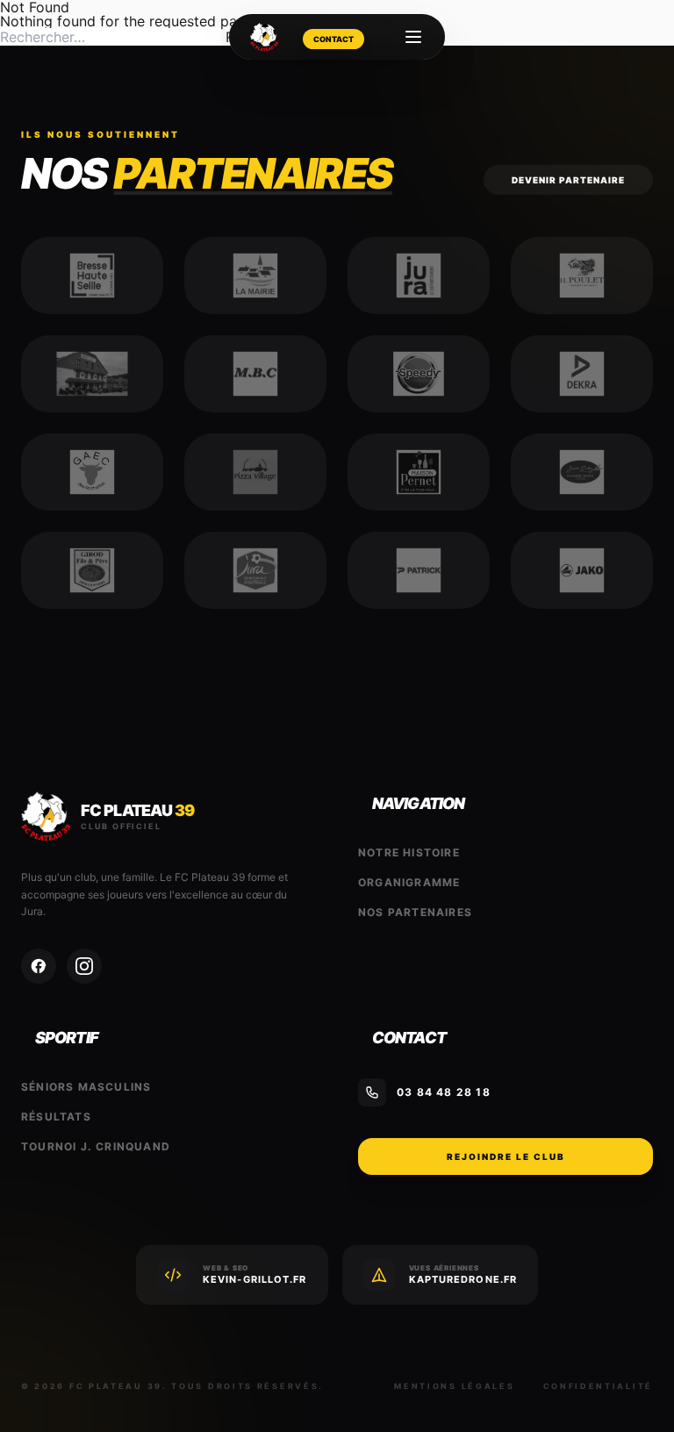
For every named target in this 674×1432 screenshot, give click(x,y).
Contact (333, 39)
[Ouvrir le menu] (413, 36)
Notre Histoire (409, 852)
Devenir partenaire (568, 180)
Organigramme (409, 882)
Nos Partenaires (415, 912)
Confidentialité (598, 1386)
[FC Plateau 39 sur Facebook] (38, 966)
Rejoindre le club (506, 1156)
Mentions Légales (454, 1386)
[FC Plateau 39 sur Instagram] (84, 966)
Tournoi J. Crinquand (95, 1146)
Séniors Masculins (86, 1086)
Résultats (56, 1116)
